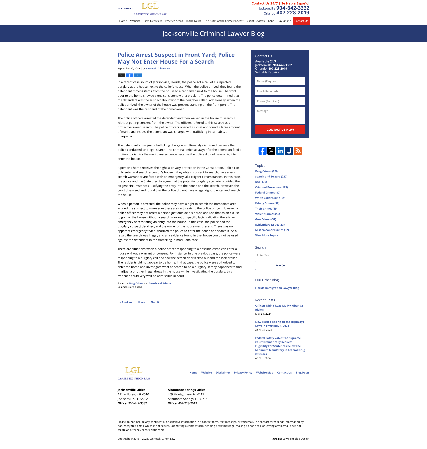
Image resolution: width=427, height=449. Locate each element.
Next (155, 302)
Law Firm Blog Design (290, 438)
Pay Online (284, 21)
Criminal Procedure (271, 187)
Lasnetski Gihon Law (162, 438)
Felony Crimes (267, 203)
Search (280, 265)
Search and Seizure (160, 283)
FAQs (271, 21)
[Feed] (298, 151)
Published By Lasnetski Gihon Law (280, 8)
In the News (193, 21)
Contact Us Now (280, 130)
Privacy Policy (243, 372)
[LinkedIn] (280, 151)
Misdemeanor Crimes (272, 230)
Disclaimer (223, 372)
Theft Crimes (266, 208)
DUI (261, 182)
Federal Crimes (267, 192)
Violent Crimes (267, 214)
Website (135, 21)
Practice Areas (174, 21)
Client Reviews (256, 21)
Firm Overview (153, 21)
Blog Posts (302, 372)
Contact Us (301, 21)
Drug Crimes (136, 283)
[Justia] (289, 151)
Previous (125, 302)
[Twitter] (271, 151)
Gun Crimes (265, 219)
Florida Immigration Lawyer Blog (277, 288)
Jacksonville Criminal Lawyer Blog (142, 8)
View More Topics (266, 235)
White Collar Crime (270, 198)
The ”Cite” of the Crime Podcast (224, 21)
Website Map (264, 372)
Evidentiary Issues (270, 224)
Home (123, 21)
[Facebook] (263, 151)
